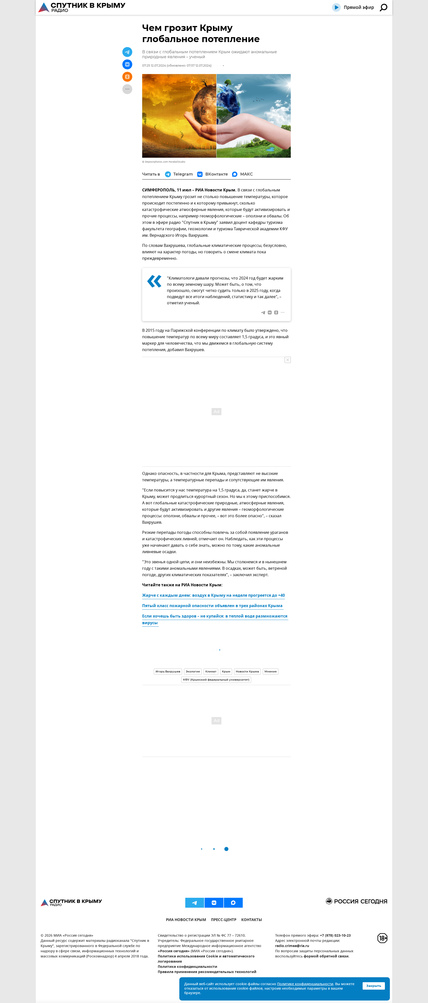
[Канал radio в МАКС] (233, 903)
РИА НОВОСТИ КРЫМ (186, 920)
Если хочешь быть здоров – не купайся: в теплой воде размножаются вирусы (215, 619)
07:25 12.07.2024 (154, 65)
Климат (210, 671)
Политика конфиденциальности (187, 967)
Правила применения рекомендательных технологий (207, 972)
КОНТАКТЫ (251, 920)
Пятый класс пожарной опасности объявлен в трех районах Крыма (213, 606)
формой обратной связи (326, 956)
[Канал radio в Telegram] (194, 903)
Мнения (271, 671)
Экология (193, 671)
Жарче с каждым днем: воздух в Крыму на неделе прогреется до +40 (213, 595)
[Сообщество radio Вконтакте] (214, 903)
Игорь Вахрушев (168, 671)
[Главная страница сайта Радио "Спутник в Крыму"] (82, 7)
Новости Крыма (247, 671)
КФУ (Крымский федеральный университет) (216, 679)
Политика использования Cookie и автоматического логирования (206, 959)
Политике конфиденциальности (305, 984)
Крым (226, 671)
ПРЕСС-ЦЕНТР (223, 920)
